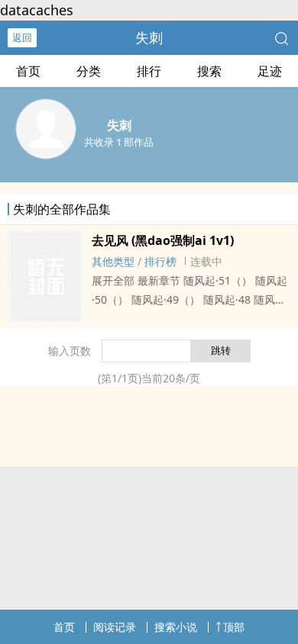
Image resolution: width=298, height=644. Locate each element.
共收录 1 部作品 (119, 142)
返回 (22, 37)
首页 (28, 71)
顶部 (234, 627)
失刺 (149, 37)
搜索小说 (175, 627)
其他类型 (113, 261)
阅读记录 (114, 627)
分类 (88, 71)
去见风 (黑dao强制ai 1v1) (163, 240)
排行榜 (160, 261)
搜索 (209, 71)
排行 (149, 71)
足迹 (270, 71)
